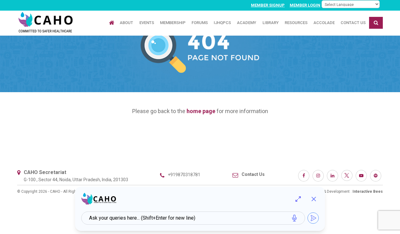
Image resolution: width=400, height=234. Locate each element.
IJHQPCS (222, 22)
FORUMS (200, 22)
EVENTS (146, 22)
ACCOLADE (324, 22)
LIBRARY (270, 22)
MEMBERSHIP (173, 22)
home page (201, 111)
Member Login (305, 5)
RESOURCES (296, 22)
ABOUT (126, 22)
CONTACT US (353, 22)
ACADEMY (246, 22)
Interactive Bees (367, 191)
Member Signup (268, 5)
